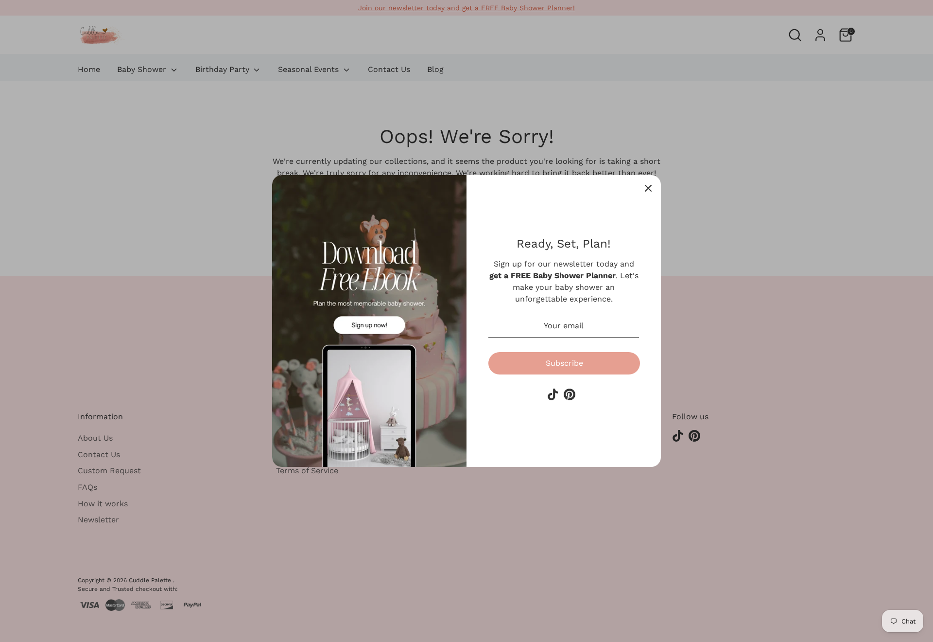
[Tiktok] (553, 394)
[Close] (648, 187)
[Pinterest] (569, 394)
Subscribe (564, 363)
